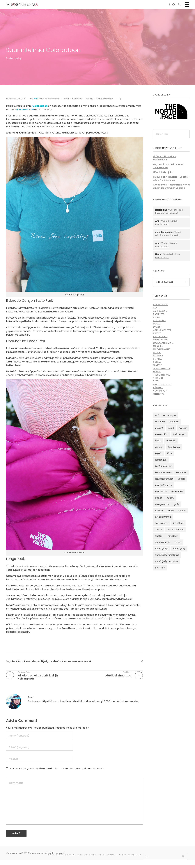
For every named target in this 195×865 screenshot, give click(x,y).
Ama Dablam (160, 310)
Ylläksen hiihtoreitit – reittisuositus (164, 158)
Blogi (66, 98)
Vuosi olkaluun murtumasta (166, 222)
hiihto (158, 440)
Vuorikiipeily (160, 390)
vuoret (87, 661)
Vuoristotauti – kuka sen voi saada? (170, 211)
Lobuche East (161, 339)
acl (156, 415)
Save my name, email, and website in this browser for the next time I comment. (57, 768)
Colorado (77, 98)
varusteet (172, 535)
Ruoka (157, 362)
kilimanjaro (161, 459)
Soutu (157, 371)
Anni (36, 98)
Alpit (156, 307)
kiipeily (45, 661)
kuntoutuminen (163, 472)
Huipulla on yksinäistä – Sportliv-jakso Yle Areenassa (171, 178)
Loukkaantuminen (163, 342)
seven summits (163, 516)
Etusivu (50, 854)
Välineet (158, 387)
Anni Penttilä (90, 854)
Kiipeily (89, 98)
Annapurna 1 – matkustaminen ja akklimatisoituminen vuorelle (171, 186)
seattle (182, 510)
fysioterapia (179, 434)
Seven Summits (161, 368)
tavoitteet (178, 523)
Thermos (158, 378)
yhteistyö (160, 567)
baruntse (160, 421)
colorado (26, 661)
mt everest (177, 491)
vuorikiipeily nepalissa (166, 561)
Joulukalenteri (162, 330)
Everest (157, 326)
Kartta (122, 854)
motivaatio (161, 491)
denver (36, 661)
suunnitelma (161, 523)
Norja (157, 352)
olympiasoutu (162, 504)
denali (171, 428)
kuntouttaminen (163, 466)
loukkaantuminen (164, 478)
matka (181, 478)
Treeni (156, 381)
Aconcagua (160, 304)
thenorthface (161, 374)
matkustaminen (58, 661)
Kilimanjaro (160, 336)
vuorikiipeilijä (161, 548)
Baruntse (158, 314)
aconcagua (169, 415)
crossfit (159, 428)
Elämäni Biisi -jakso (163, 172)
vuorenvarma (75, 661)
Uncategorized (162, 384)
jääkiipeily (171, 440)
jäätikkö (159, 447)
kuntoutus (181, 472)
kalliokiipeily (174, 447)
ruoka (171, 510)
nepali (158, 497)
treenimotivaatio (175, 529)
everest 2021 (161, 434)
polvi (176, 504)
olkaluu (170, 497)
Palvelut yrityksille (65, 854)
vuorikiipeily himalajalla (167, 554)
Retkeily (157, 358)
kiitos (169, 453)
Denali (156, 323)
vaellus (159, 535)
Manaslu (158, 346)
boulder (16, 661)
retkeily (159, 510)
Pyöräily (158, 355)
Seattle (157, 365)
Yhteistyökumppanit (107, 854)
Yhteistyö (159, 393)
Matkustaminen (104, 98)
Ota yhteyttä (134, 854)
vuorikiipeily (179, 548)
